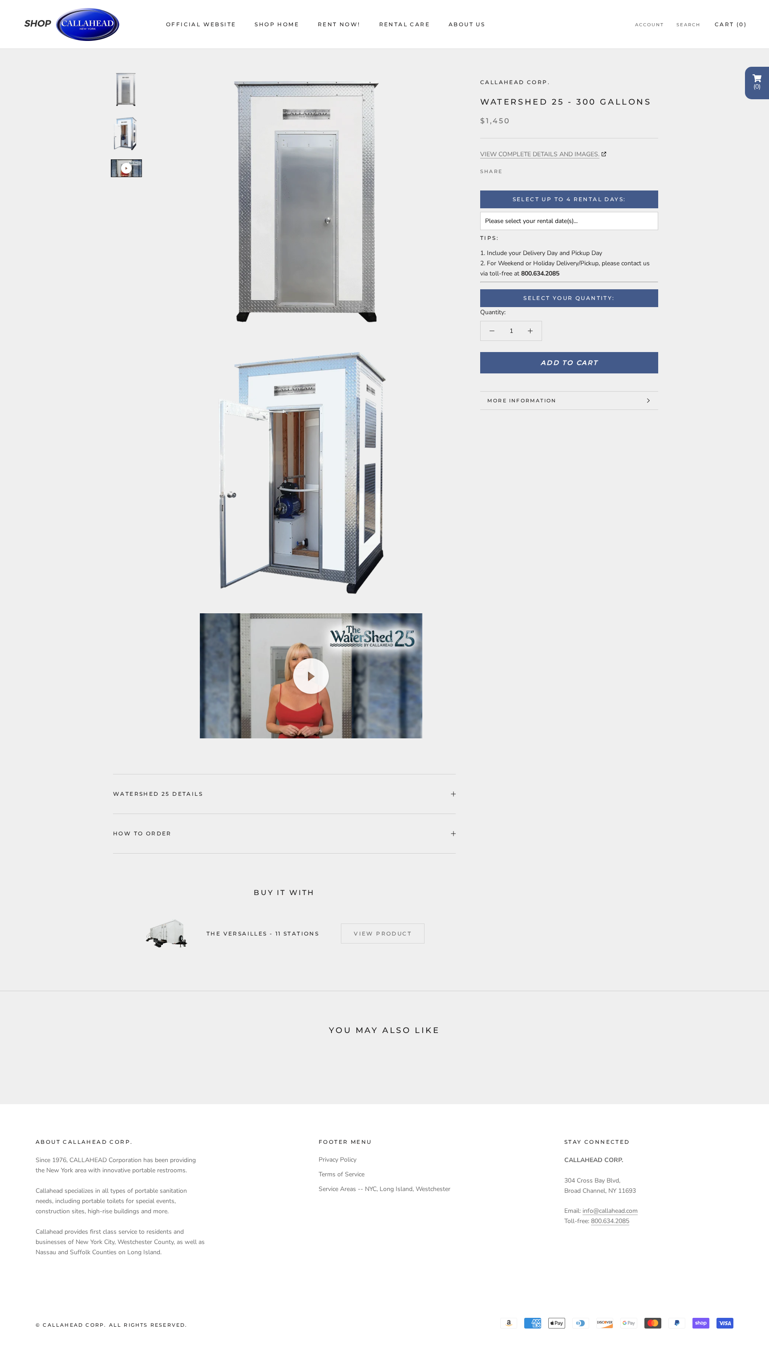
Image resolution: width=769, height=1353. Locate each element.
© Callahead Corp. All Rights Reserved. (112, 1325)
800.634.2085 (610, 1221)
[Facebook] (511, 169)
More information (521, 400)
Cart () (731, 24)
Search (688, 25)
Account (649, 25)
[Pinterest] (534, 169)
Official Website (201, 24)
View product (383, 933)
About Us (467, 24)
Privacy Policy (337, 1159)
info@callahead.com (610, 1211)
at (536, 273)
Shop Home (277, 24)
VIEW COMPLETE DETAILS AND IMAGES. (539, 154)
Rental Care (404, 24)
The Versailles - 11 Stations (262, 933)
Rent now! (339, 24)
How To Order (142, 833)
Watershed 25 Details (158, 793)
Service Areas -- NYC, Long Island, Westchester (384, 1189)
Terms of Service (341, 1174)
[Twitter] (522, 169)
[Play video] (126, 168)
